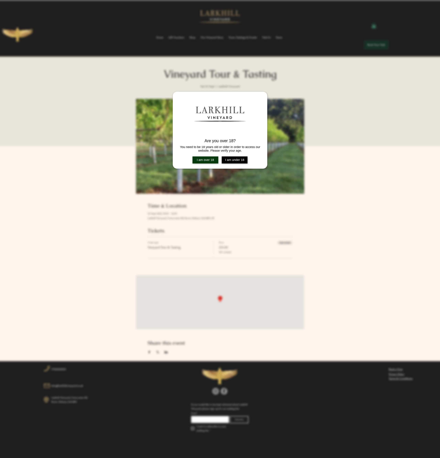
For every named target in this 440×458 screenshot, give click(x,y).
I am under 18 (234, 160)
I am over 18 (205, 160)
